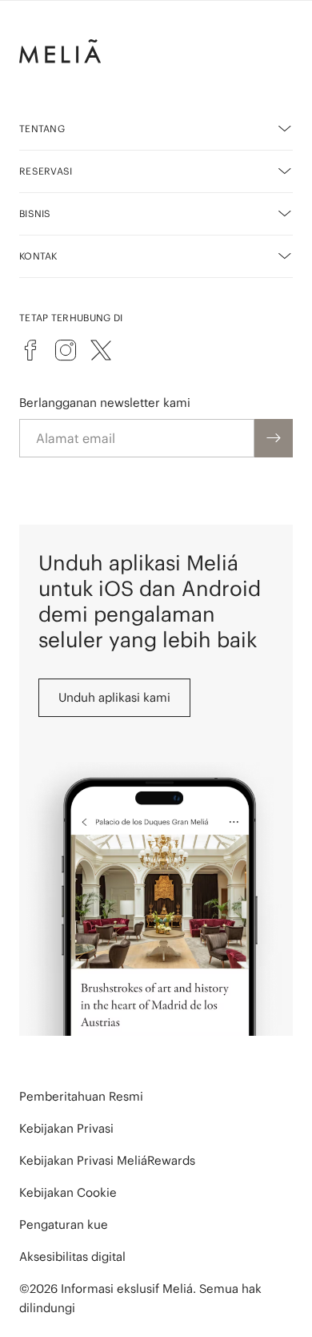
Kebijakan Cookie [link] (68, 1192)
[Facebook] (30, 350)
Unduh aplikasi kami (114, 697)
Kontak (38, 256)
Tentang (42, 129)
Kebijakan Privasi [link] (66, 1128)
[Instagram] (65, 350)
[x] (101, 350)
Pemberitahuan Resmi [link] (81, 1096)
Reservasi (46, 171)
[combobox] (136, 438)
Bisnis (35, 213)
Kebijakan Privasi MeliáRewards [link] (107, 1160)
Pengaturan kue (63, 1224)
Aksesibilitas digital (72, 1256)
